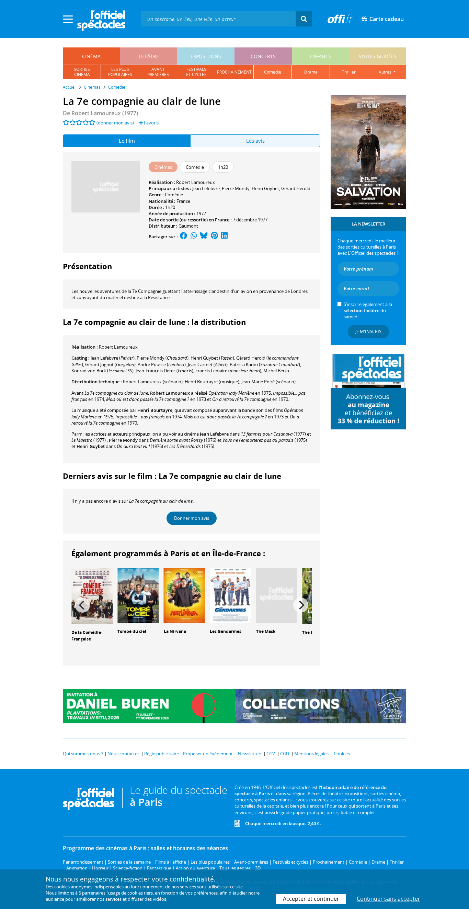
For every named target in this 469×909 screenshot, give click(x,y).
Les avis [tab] (255, 140)
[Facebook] (183, 236)
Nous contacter (123, 754)
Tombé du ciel (131, 631)
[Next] (300, 605)
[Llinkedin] (224, 236)
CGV (270, 754)
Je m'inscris (368, 331)
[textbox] (218, 18)
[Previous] (82, 605)
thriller (349, 72)
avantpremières (158, 71)
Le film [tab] (127, 140)
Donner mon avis (191, 518)
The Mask (265, 631)
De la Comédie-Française (86, 635)
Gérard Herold (295, 188)
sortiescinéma (82, 71)
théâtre (148, 56)
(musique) (212, 382)
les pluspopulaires (120, 71)
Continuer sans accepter (388, 898)
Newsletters (250, 754)
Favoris (151, 123)
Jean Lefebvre (206, 188)
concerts (263, 56)
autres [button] (385, 72)
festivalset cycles (196, 71)
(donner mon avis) (115, 123)
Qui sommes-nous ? (83, 754)
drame (311, 72)
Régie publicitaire (161, 754)
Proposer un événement (208, 754)
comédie (272, 72)
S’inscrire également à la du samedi (368, 310)
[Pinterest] (214, 236)
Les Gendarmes (225, 631)
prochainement (234, 72)
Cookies (342, 754)
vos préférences (201, 893)
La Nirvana (175, 631)
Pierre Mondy (236, 188)
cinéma (91, 56)
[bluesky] (204, 236)
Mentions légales (311, 754)
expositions (206, 56)
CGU (284, 754)
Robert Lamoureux (195, 182)
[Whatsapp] (194, 236)
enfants (320, 56)
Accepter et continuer (311, 898)
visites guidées (378, 56)
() (113, 358)
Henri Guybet (265, 188)
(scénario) (153, 382)
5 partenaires (92, 893)
